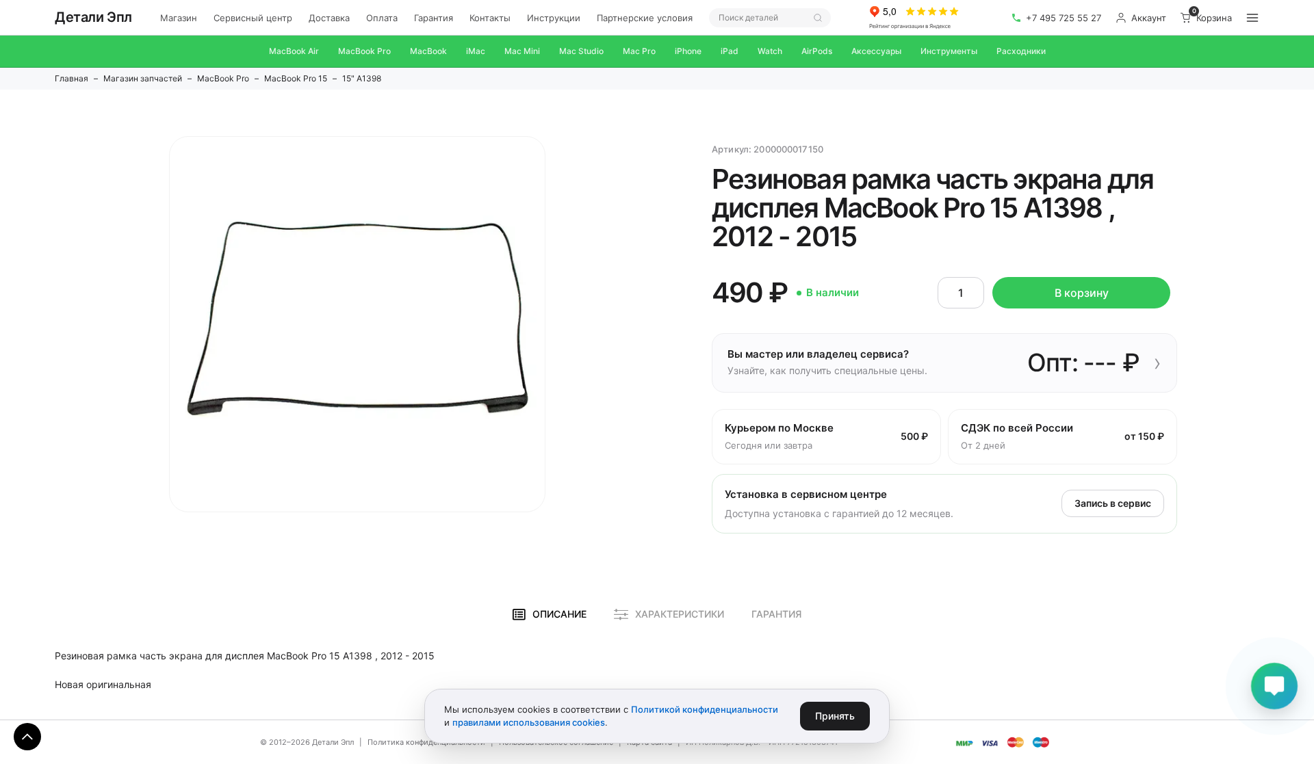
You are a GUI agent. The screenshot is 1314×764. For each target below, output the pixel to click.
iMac (475, 51)
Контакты (490, 17)
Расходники (1021, 51)
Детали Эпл (93, 17)
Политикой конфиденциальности (704, 709)
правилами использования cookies (528, 722)
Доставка (329, 17)
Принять (835, 716)
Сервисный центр (253, 17)
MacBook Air (294, 51)
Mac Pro (639, 51)
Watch (770, 51)
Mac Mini (522, 51)
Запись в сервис (1112, 503)
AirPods (816, 51)
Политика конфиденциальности (426, 742)
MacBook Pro (364, 51)
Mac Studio (581, 51)
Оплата (382, 17)
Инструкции (553, 17)
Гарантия (433, 17)
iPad (729, 51)
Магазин (178, 17)
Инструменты (948, 51)
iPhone (688, 51)
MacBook (428, 51)
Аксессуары (876, 51)
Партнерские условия (645, 17)
